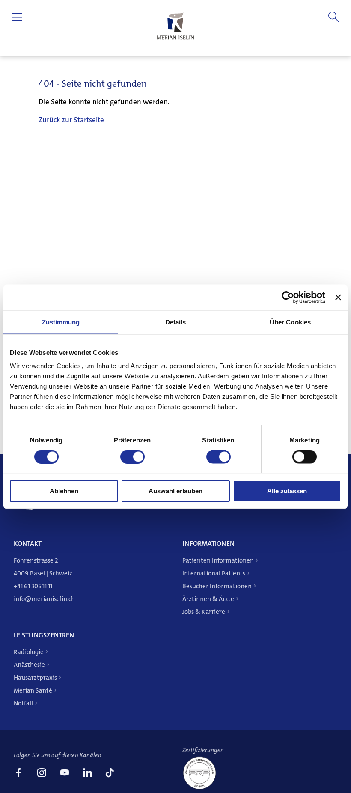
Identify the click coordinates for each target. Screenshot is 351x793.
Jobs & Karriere (203, 611)
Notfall (23, 703)
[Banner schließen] (338, 297)
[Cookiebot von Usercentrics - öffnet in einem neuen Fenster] (287, 297)
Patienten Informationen (218, 560)
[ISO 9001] (202, 788)
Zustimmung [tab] (61, 321)
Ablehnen (64, 491)
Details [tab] (175, 321)
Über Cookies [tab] (290, 321)
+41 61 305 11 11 (33, 586)
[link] (18, 774)
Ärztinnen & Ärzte (208, 599)
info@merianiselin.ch (44, 599)
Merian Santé (33, 690)
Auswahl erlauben (175, 491)
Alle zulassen (287, 491)
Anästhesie (29, 664)
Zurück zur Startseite (71, 119)
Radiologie (29, 652)
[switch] (132, 456)
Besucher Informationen (217, 586)
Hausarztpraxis (35, 677)
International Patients (213, 573)
